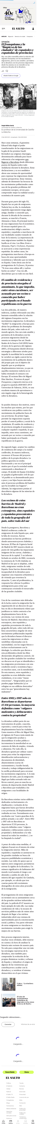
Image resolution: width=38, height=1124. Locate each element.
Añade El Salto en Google (10, 76)
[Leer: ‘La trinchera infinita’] (8, 984)
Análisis (4, 36)
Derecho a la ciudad (20, 36)
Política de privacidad (22, 1109)
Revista (21, 1089)
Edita (20, 1100)
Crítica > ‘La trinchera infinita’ (25, 984)
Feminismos (10, 1106)
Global (8, 1089)
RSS (20, 1106)
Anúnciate (22, 1092)
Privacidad (22, 1094)
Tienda (21, 1083)
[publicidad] (18, 14)
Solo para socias (11, 1116)
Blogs (8, 1103)
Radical (8, 1092)
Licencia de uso (24, 1097)
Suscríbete (9, 1072)
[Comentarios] (7, 71)
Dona (26, 1072)
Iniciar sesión (33, 28)
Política (8, 1083)
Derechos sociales (9, 1112)
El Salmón (9, 1086)
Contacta (22, 1086)
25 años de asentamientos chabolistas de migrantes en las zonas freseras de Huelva (25, 1000)
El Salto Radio (10, 1097)
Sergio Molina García (7, 126)
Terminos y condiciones (23, 1117)
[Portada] (18, 29)
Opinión (5, 42)
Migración (10, 36)
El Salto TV (9, 1094)
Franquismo (30, 36)
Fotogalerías (10, 1100)
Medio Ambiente (11, 1109)
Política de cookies (22, 1113)
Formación (22, 1103)
